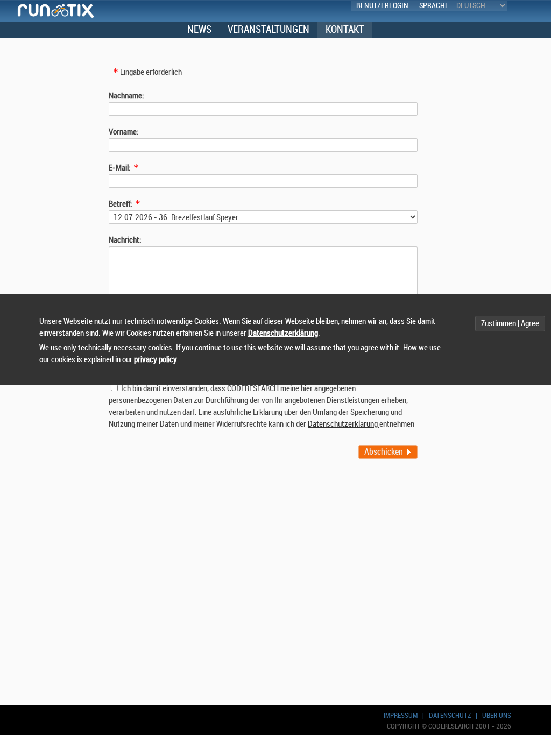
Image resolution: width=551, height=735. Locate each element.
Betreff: (120, 204)
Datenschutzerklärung (343, 424)
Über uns (496, 715)
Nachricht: (125, 240)
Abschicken (383, 452)
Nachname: (126, 96)
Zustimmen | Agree (510, 323)
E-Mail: (120, 168)
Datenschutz (450, 715)
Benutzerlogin (382, 6)
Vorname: (124, 132)
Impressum (401, 715)
